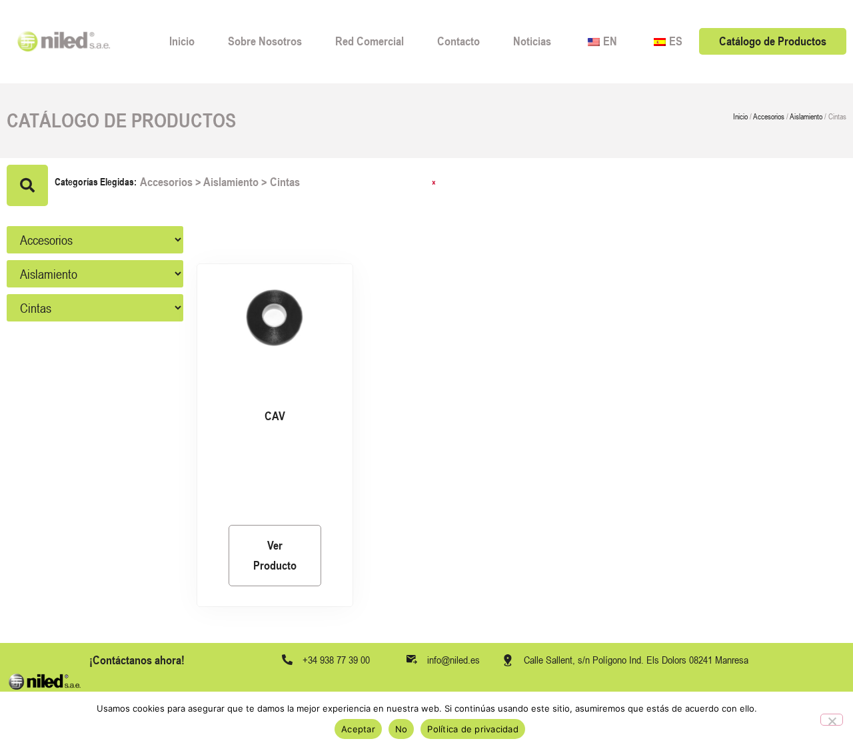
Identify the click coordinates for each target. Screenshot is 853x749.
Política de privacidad (472, 729)
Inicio (182, 41)
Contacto (458, 41)
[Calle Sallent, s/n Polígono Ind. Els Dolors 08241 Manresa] (508, 660)
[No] (831, 720)
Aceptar (358, 729)
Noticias (532, 41)
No (401, 729)
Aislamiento (806, 116)
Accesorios (768, 116)
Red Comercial (369, 41)
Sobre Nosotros (265, 41)
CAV (275, 416)
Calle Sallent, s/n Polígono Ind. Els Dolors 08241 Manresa (636, 660)
